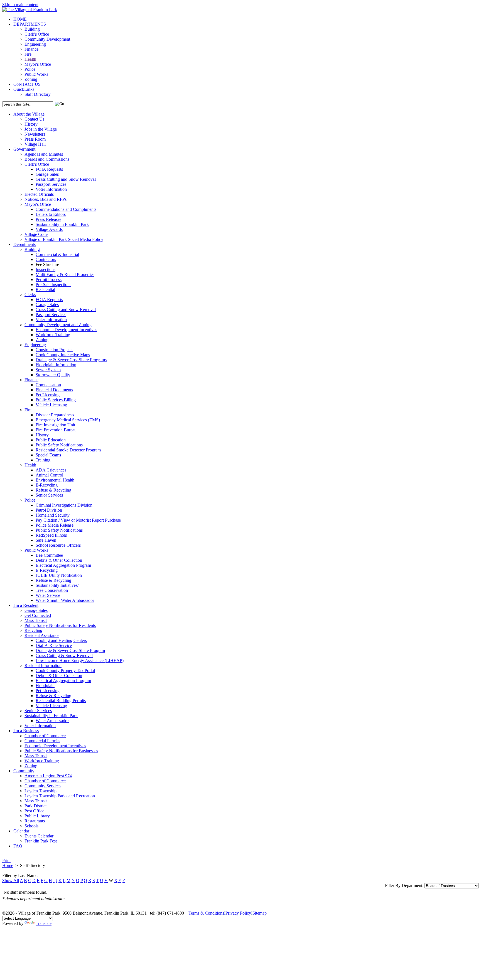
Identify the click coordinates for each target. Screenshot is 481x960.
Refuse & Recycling (53, 490)
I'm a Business (26, 730)
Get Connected (37, 615)
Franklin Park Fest (40, 841)
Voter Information (51, 189)
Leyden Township (40, 790)
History (31, 124)
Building (32, 29)
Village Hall (35, 144)
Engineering (35, 44)
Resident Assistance (41, 635)
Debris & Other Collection (59, 560)
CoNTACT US (27, 84)
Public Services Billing (56, 399)
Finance (31, 49)
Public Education (51, 440)
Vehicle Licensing (51, 404)
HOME (20, 19)
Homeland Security (53, 515)
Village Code (36, 234)
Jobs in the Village (40, 129)
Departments (24, 244)
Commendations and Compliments (66, 209)
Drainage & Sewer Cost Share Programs (71, 359)
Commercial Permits (42, 740)
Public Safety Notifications (59, 445)
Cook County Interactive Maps (63, 354)
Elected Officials (39, 194)
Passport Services (51, 184)
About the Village (29, 114)
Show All (10, 880)
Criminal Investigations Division (64, 505)
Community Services (42, 785)
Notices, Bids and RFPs (45, 199)
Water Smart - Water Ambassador (65, 600)
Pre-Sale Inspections (53, 284)
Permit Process (49, 279)
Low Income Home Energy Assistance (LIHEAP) (80, 660)
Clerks (30, 294)
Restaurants (34, 821)
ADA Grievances (51, 470)
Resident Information (43, 665)
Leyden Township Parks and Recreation (59, 795)
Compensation (48, 384)
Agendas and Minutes (43, 154)
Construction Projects (54, 349)
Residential (45, 289)
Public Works (36, 74)
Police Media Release (54, 525)
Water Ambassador (52, 720)
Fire (27, 54)
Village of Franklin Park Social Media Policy (63, 239)
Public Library (37, 816)
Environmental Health (55, 480)
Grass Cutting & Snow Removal (64, 655)
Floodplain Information (56, 364)
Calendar (21, 831)
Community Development (47, 39)
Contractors (46, 259)
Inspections (45, 269)
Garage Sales (47, 174)
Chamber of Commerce (45, 735)
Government (24, 149)
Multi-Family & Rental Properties (65, 274)
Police (29, 69)
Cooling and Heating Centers (61, 640)
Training (43, 460)
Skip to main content (20, 4)
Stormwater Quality (53, 374)
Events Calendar (38, 836)
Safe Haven (46, 540)
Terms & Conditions (206, 913)
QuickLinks (23, 89)
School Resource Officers (58, 545)
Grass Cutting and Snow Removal (66, 179)
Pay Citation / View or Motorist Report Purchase (78, 520)
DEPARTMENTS (29, 24)
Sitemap (259, 913)
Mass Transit (35, 620)
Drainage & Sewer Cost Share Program (70, 650)
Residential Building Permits (61, 700)
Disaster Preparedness (55, 414)
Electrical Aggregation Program (63, 565)
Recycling (33, 630)
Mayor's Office (37, 64)
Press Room (35, 139)
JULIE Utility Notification (59, 575)
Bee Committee (49, 555)
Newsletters (34, 134)
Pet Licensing (48, 394)
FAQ (17, 846)
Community (23, 770)
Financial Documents (54, 389)
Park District (35, 805)
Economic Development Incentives (66, 329)
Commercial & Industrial (57, 254)
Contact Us (34, 119)
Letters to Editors (51, 214)
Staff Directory (37, 94)
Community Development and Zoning (58, 324)
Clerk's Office (36, 34)
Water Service (48, 595)
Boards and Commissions (46, 159)
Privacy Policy (238, 913)
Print (6, 860)
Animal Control (49, 475)
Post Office (34, 810)
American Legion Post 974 (48, 775)
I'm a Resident (25, 605)
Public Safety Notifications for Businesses (61, 750)
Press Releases (48, 219)
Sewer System (48, 369)
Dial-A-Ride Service (54, 645)
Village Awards (49, 229)
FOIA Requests (49, 169)
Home (7, 865)
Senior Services (49, 495)
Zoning (30, 79)
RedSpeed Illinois (51, 535)
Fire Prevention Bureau (56, 430)
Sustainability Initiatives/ (57, 585)
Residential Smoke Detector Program (68, 450)
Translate (43, 923)
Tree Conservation (52, 590)
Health (30, 59)
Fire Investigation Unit (55, 424)
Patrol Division (49, 510)
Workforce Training (53, 334)
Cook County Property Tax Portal (65, 670)
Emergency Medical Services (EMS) (68, 419)
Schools (31, 826)
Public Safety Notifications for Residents (60, 625)
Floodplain (45, 685)
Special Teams (48, 455)
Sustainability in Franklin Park (62, 224)
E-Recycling (47, 485)
